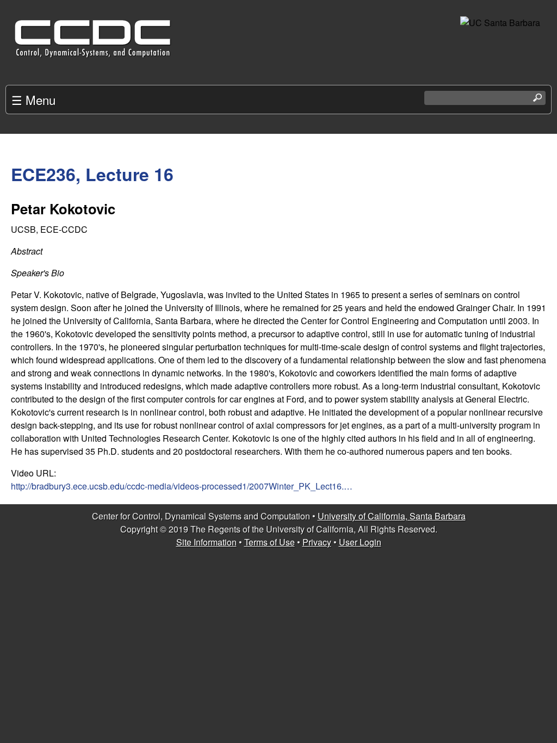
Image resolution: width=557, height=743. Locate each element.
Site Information (206, 542)
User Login (360, 542)
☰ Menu (33, 99)
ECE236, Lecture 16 (92, 174)
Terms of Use (269, 542)
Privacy (316, 542)
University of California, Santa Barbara (392, 516)
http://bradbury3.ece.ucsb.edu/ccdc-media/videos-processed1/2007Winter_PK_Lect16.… (181, 486)
